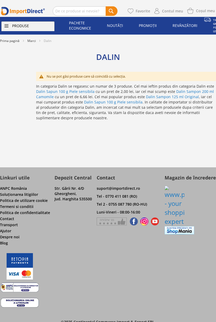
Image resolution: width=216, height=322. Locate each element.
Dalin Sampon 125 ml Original (172, 96)
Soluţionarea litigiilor (19, 194)
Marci (31, 41)
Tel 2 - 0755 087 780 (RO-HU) (122, 204)
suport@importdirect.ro (118, 188)
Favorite (143, 10)
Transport (9, 224)
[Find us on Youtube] (155, 221)
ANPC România (13, 188)
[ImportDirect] (23, 11)
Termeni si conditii (16, 206)
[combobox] (85, 11)
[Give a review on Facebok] (112, 221)
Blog (4, 242)
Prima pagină (9, 41)
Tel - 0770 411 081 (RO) (117, 196)
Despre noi (9, 236)
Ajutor (5, 230)
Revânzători (185, 25)
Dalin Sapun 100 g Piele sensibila (65, 91)
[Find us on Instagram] (144, 221)
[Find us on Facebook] (133, 221)
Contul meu (172, 10)
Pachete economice (80, 25)
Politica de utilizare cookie (24, 200)
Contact (7, 218)
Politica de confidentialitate (25, 212)
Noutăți (115, 25)
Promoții (148, 25)
